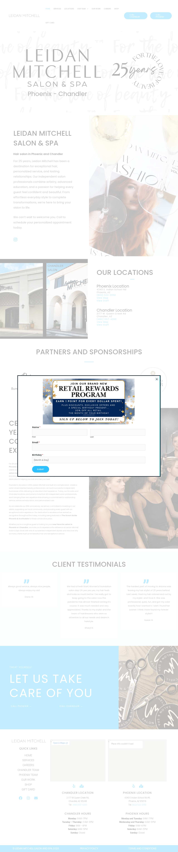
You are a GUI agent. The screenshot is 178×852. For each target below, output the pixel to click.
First (34, 437)
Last (92, 437)
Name (36, 427)
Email (36, 442)
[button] (157, 379)
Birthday (37, 454)
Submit (40, 469)
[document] (89, 426)
